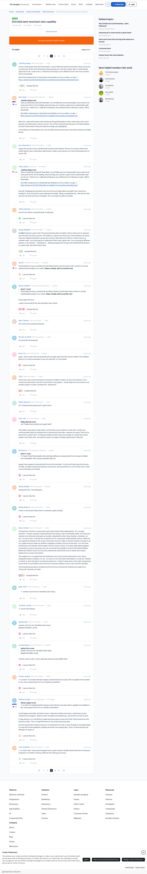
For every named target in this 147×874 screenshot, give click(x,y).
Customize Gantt (105, 48)
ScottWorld (109, 85)
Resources (109, 790)
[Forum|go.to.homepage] (19, 4)
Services (108, 799)
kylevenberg (109, 99)
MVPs (81, 4)
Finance (44, 818)
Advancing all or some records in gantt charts (115, 33)
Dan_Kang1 (22, 97)
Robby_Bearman (24, 402)
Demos (76, 809)
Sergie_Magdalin (24, 230)
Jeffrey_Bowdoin (24, 209)
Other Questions (48, 12)
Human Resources (49, 809)
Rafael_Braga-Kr (24, 507)
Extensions (13, 804)
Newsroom (13, 846)
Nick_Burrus (22, 450)
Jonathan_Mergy (24, 63)
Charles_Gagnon (24, 676)
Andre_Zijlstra (23, 166)
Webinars (77, 818)
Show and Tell (104, 58)
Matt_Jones (22, 587)
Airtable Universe (112, 818)
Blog (11, 837)
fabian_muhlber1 (24, 286)
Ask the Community (33, 12)
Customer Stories (81, 813)
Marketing (45, 799)
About (11, 827)
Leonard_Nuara (24, 645)
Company (13, 822)
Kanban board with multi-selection (111, 55)
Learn (76, 790)
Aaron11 (21, 262)
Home (11, 12)
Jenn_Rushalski (24, 747)
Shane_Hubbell (23, 486)
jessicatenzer (110, 79)
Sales (43, 813)
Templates (109, 813)
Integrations (14, 799)
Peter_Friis (22, 353)
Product (44, 794)
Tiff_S (20, 376)
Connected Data (16, 818)
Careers (12, 832)
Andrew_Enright (24, 699)
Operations (45, 804)
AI (10, 813)
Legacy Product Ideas (106, 29)
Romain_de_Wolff (24, 337)
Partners (108, 794)
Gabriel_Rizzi (23, 622)
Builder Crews (51, 4)
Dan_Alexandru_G (24, 145)
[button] (118, 4)
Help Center (99, 4)
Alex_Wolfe (109, 92)
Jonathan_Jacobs (24, 605)
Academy (89, 4)
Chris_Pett (22, 418)
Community (20, 12)
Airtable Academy (81, 794)
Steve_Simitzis (23, 528)
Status (12, 841)
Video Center (79, 804)
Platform (13, 790)
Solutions (45, 790)
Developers (109, 804)
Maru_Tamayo (23, 320)
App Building (14, 809)
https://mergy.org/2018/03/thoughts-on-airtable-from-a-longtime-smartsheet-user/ (48, 80)
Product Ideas (63, 4)
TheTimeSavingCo (111, 72)
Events (73, 4)
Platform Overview (16, 794)
